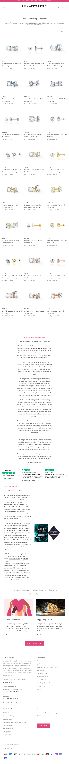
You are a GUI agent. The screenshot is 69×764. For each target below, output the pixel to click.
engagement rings (14, 558)
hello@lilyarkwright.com (10, 698)
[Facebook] (3, 702)
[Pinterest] (12, 702)
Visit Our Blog (7, 719)
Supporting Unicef (44, 619)
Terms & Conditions (43, 680)
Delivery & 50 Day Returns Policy (47, 667)
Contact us (40, 661)
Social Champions (13, 619)
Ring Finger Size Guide (44, 683)
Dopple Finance (41, 670)
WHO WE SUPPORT (34, 643)
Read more (9, 635)
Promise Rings (7, 735)
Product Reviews (8, 728)
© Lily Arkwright (8, 749)
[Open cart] (65, 7)
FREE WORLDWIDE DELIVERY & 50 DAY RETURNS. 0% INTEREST (34, 1)
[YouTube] (16, 702)
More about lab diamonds (34, 462)
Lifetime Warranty (42, 676)
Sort (62, 32)
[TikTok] (20, 702)
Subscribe (43, 726)
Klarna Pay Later (42, 673)
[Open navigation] (4, 7)
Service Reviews (8, 725)
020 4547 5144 (14, 691)
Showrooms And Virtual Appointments (15, 722)
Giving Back (7, 731)
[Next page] (39, 326)
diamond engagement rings (39, 348)
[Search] (62, 7)
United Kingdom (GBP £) (10, 745)
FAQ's (38, 664)
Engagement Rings (9, 716)
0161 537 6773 (7, 682)
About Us (6, 713)
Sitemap (39, 689)
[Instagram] (8, 702)
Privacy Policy (41, 686)
